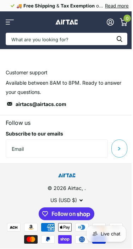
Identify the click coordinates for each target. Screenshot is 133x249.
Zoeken (119, 39)
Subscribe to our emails (34, 134)
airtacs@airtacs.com (41, 104)
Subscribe (119, 148)
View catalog (10, 22)
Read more (117, 6)
